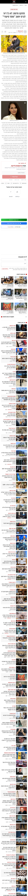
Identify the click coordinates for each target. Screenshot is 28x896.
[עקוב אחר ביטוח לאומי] (20, 183)
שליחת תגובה (5, 268)
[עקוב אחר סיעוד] (6, 183)
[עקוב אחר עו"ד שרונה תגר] (11, 183)
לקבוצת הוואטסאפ (13, 219)
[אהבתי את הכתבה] (17, 191)
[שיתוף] (2, 31)
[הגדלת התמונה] (25, 37)
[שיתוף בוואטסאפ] (5, 31)
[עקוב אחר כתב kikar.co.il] (17, 31)
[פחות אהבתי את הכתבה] (11, 192)
